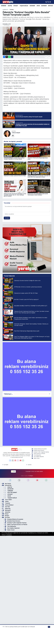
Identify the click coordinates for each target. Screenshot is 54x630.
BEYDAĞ (50, 5)
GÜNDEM (3, 5)
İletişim (7, 515)
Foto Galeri (8, 499)
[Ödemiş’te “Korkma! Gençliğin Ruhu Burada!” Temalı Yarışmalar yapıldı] (27, 41)
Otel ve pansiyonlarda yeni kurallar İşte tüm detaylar (20, 626)
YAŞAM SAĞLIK (24, 5)
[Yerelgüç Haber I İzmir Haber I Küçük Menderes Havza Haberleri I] (8, 2)
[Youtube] (20, 460)
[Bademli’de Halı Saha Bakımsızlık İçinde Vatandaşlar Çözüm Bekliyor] (39, 186)
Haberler (5, 9)
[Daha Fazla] (12, 57)
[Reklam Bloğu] (27, 248)
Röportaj (7, 508)
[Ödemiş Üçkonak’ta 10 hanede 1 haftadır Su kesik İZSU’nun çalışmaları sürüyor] (39, 168)
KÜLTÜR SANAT (12, 492)
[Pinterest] (15, 460)
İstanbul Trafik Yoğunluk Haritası (41, 452)
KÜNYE (29, 464)
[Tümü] (49, 394)
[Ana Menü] (50, 2)
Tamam (9, 534)
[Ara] (48, 2)
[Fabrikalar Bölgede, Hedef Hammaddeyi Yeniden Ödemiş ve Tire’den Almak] (15, 150)
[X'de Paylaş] (6, 57)
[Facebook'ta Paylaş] (4, 57)
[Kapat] (53, 533)
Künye (7, 513)
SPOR (38, 5)
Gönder (7, 218)
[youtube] (37, 480)
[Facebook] (10, 460)
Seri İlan (7, 506)
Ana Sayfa (8, 483)
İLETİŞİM (6, 464)
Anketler (7, 512)
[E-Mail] (13, 136)
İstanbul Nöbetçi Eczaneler (40, 448)
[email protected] (18, 457)
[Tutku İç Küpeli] (7, 133)
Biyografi (8, 510)
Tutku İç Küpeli (16, 132)
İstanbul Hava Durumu (39, 450)
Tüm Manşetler (37, 455)
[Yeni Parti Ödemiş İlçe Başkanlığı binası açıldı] (39, 150)
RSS (14, 471)
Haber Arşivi (37, 458)
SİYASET (15, 5)
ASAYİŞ (10, 5)
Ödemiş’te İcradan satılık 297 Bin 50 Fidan (15, 175)
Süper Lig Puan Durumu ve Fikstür (17, 524)
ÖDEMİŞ (12, 9)
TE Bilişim (30, 475)
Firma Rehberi (9, 505)
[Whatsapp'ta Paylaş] (9, 57)
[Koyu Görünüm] (46, 2)
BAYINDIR (44, 5)
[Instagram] (18, 460)
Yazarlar (7, 503)
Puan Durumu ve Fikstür (39, 453)
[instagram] (28, 480)
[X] (13, 460)
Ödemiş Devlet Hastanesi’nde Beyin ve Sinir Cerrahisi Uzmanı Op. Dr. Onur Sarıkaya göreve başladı (15, 195)
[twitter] (19, 480)
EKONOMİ (32, 5)
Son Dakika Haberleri (39, 456)
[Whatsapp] (23, 460)
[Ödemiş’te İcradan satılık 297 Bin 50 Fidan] (15, 168)
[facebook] (10, 480)
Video (7, 501)
